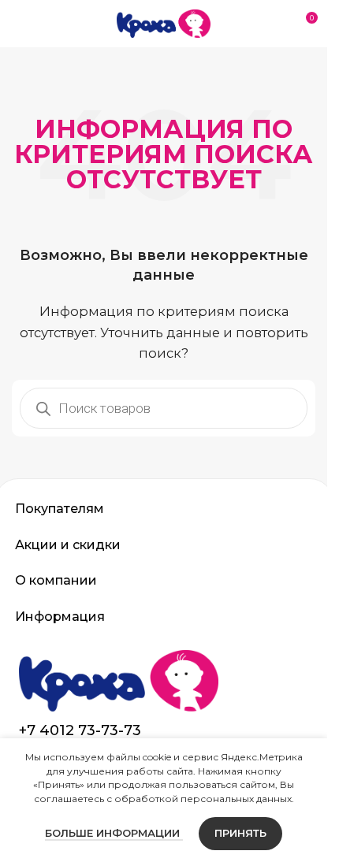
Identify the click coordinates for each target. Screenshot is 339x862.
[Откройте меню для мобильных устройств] (18, 23)
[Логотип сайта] (164, 22)
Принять (240, 833)
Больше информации (114, 833)
